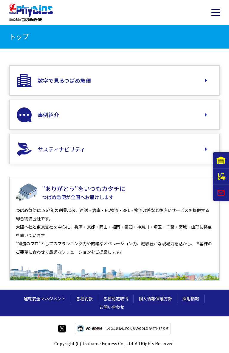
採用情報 (190, 299)
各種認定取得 (115, 299)
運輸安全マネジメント (45, 299)
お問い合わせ (111, 307)
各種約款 (84, 299)
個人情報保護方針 (155, 299)
